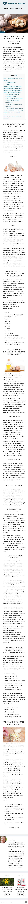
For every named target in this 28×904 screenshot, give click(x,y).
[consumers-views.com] (14, 3)
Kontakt (17, 8)
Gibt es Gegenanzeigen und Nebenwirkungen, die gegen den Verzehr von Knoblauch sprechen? (14, 112)
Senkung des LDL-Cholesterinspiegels (14, 98)
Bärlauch (7, 84)
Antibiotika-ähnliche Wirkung (12, 94)
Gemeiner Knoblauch (10, 82)
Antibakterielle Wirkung (11, 96)
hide (16, 75)
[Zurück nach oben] (26, 902)
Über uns (12, 8)
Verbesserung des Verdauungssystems (14, 108)
